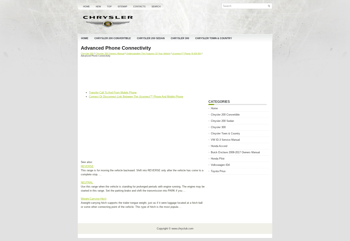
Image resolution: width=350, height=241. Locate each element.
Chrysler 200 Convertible (112, 38)
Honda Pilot (217, 158)
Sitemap (122, 6)
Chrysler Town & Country (213, 38)
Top (109, 6)
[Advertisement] (143, 74)
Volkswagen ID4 (220, 164)
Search (156, 6)
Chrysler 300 (180, 38)
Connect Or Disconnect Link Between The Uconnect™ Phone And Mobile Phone (136, 96)
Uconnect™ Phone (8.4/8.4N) (186, 53)
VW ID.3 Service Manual (225, 139)
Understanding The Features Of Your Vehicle (148, 53)
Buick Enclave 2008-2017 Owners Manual (235, 152)
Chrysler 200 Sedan (151, 38)
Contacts (139, 6)
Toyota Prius (218, 171)
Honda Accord (219, 146)
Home (86, 6)
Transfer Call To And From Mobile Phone (113, 92)
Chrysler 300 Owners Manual (109, 53)
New (98, 6)
